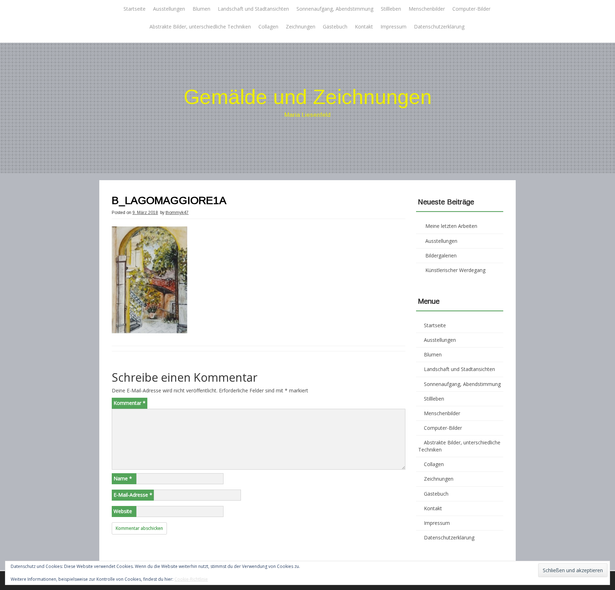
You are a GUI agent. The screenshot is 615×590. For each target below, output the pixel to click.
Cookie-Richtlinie (191, 579)
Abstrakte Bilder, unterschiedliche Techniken (200, 26)
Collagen (268, 26)
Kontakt (364, 26)
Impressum (393, 26)
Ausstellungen (169, 8)
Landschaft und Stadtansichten (253, 8)
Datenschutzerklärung (439, 26)
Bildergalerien (441, 255)
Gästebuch (335, 26)
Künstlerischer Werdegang (455, 270)
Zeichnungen (300, 26)
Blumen (201, 8)
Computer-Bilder (471, 8)
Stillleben (391, 8)
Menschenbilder (427, 8)
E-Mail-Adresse (133, 494)
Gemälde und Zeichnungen (308, 96)
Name (123, 478)
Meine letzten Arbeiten (451, 226)
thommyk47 (177, 212)
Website (123, 511)
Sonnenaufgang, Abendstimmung (334, 8)
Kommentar (130, 403)
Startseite (134, 8)
